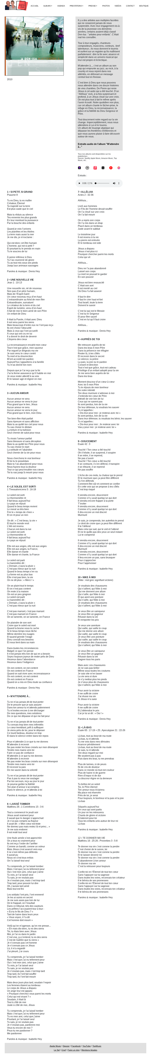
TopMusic (96, 1046)
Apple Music (55, 1046)
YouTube (86, 1046)
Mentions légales (89, 1050)
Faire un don (74, 1050)
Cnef (63, 1050)
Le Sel (57, 1050)
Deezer (66, 1046)
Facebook (76, 1046)
